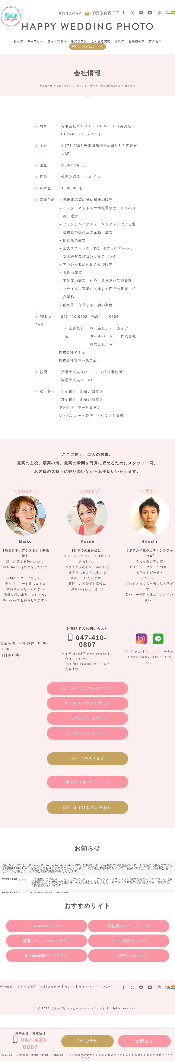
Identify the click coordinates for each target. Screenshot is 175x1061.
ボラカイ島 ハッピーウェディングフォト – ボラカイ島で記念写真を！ (11, 16)
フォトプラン (57, 41)
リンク (69, 986)
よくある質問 (101, 41)
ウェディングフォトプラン (87, 688)
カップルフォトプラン (87, 718)
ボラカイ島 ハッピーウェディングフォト (78, 1008)
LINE (129, 651)
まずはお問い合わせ (92, 807)
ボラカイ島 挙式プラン (88, 782)
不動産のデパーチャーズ (129, 926)
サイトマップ (88, 986)
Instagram (155, 651)
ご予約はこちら (91, 46)
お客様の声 (137, 41)
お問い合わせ (50, 986)
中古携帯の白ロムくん (128, 956)
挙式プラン (79, 41)
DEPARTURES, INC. (46, 926)
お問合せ (144, 1041)
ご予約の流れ (92, 759)
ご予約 (91, 1041)
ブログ (119, 41)
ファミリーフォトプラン (87, 703)
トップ (18, 41)
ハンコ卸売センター (128, 941)
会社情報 (6, 986)
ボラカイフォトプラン (87, 733)
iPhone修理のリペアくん (46, 956)
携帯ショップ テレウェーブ (46, 941)
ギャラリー (35, 41)
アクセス (155, 41)
